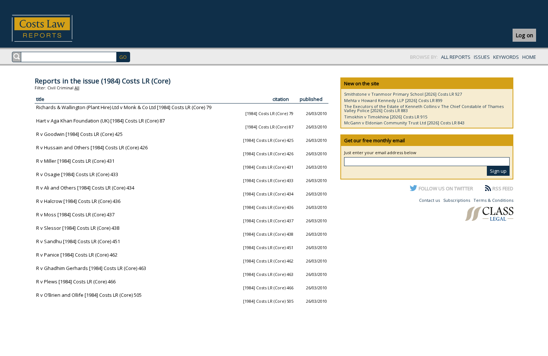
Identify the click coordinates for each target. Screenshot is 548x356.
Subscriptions (456, 200)
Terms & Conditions (493, 200)
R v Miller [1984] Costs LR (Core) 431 (75, 161)
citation (281, 99)
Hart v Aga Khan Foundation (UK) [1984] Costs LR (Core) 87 (100, 120)
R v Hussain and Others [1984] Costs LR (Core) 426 (92, 147)
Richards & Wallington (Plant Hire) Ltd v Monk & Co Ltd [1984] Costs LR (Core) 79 (123, 107)
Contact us (429, 200)
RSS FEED (502, 188)
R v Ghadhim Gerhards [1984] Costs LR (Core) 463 (91, 268)
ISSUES (482, 57)
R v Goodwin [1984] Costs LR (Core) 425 (79, 134)
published (311, 99)
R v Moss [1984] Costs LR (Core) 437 (75, 214)
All (77, 87)
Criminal (65, 87)
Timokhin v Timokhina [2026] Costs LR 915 (385, 117)
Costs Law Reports (51, 28)
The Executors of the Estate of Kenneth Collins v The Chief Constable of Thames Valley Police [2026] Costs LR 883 (424, 108)
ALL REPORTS (455, 57)
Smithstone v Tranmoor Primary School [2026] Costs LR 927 (403, 94)
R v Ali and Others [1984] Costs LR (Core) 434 (85, 187)
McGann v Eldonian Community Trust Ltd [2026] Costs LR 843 (404, 122)
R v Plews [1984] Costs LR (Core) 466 (76, 281)
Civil (51, 87)
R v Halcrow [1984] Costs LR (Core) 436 (78, 201)
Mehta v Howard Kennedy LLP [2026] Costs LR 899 (393, 100)
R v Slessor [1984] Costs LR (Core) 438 (77, 228)
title (40, 99)
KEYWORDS (506, 57)
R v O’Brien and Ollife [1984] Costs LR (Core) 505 (89, 295)
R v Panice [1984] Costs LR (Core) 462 (76, 254)
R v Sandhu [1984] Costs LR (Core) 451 (78, 241)
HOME (529, 57)
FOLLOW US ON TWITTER (446, 188)
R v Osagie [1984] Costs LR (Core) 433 (77, 174)
